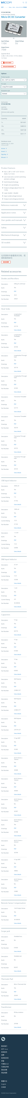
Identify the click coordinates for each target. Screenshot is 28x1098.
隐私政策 (4, 1070)
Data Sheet (8, 62)
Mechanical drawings (10, 235)
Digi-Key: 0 (4, 154)
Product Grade (5, 77)
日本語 (3, 1087)
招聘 (2, 1055)
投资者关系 (5, 1058)
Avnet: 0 (3, 151)
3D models (5, 243)
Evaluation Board (8, 66)
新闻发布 (4, 1052)
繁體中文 (4, 1081)
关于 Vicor (4, 1049)
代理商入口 (5, 1064)
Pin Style (3, 84)
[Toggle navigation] (26, 2)
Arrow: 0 (4, 148)
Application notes (8, 213)
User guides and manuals (11, 220)
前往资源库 (6, 262)
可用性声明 (5, 1067)
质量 (2, 1061)
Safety (3, 228)
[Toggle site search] (23, 2)
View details (17, 330)
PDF (15, 291)
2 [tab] (14, 38)
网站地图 (4, 1073)
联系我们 (4, 1046)
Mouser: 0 (4, 157)
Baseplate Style (5, 90)
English (3, 1084)
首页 (2, 7)
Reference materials (9, 205)
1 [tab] (13, 38)
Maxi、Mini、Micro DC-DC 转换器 (18, 7)
